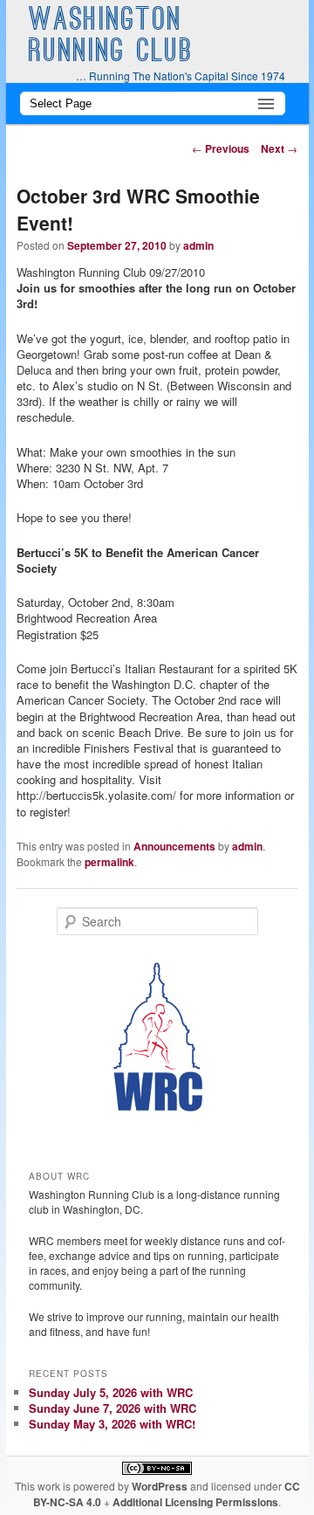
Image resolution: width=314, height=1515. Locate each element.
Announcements (174, 846)
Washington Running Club (111, 37)
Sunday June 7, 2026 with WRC (112, 1408)
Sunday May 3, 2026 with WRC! (112, 1423)
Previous (220, 148)
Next (279, 148)
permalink (109, 862)
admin (198, 245)
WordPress (160, 1486)
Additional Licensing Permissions (195, 1502)
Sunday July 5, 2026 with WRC (111, 1392)
